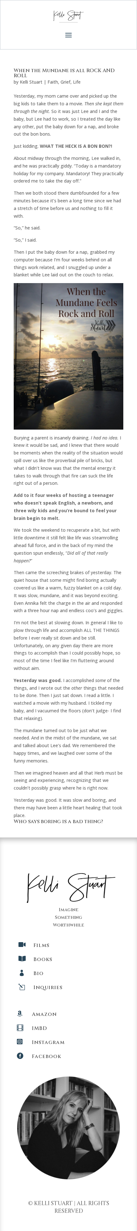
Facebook (46, 1056)
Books (42, 959)
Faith (52, 82)
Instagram (48, 1042)
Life (77, 82)
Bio (38, 973)
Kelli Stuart (31, 82)
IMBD (39, 1028)
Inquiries (47, 987)
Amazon (44, 1014)
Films (41, 945)
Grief (65, 82)
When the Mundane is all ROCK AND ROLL (64, 73)
